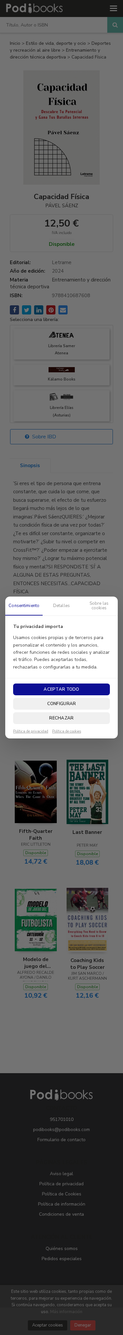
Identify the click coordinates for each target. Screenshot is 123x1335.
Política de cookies (66, 731)
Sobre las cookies (99, 605)
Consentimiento (24, 606)
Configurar (61, 704)
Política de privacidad (30, 731)
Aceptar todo (61, 689)
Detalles (61, 606)
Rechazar (61, 718)
